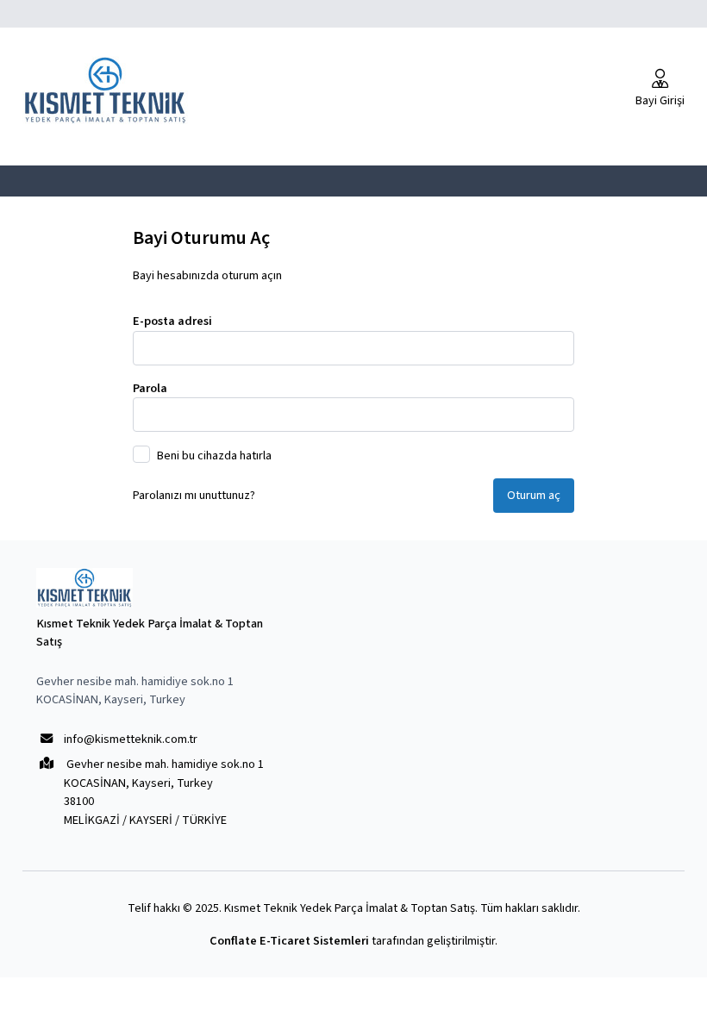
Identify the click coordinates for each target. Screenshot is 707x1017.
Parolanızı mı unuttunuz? (194, 495)
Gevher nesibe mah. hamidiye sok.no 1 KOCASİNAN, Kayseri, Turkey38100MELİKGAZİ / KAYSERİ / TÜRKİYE (164, 791)
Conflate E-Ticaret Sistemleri (289, 941)
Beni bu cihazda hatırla (214, 455)
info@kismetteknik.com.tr (130, 739)
